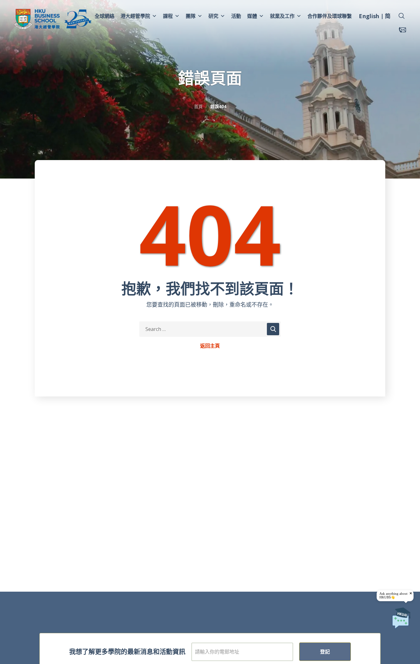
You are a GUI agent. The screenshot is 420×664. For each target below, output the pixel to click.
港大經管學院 (135, 16)
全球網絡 (104, 16)
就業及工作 (282, 16)
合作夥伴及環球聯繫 (329, 16)
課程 (168, 16)
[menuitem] (369, 17)
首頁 (198, 106)
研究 (213, 16)
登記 (325, 651)
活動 (236, 16)
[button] (401, 16)
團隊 (191, 16)
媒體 (252, 16)
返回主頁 (210, 346)
